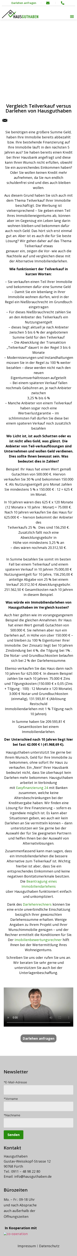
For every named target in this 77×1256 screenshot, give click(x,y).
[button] (72, 16)
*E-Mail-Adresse (15, 1082)
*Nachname (12, 1115)
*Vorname (11, 1099)
